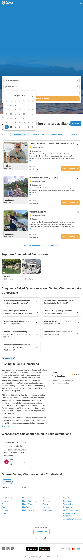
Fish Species (27, 507)
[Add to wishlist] (78, 144)
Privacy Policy (68, 507)
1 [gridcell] (15, 127)
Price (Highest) (38, 134)
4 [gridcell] (28, 127)
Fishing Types (27, 504)
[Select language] (45, 538)
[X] (8, 549)
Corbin (24, 487)
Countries (46, 501)
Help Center (68, 501)
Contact (5, 510)
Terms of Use (68, 504)
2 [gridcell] (19, 127)
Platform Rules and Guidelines (70, 514)
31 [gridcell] (11, 127)
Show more (33, 161)
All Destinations (49, 510)
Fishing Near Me (28, 510)
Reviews (74, 134)
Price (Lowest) (57, 134)
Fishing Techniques (29, 501)
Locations (46, 507)
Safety (4, 513)
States (45, 504)
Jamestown (6, 487)
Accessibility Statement (72, 519)
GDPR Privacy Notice (71, 510)
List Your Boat (41, 532)
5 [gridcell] (32, 127)
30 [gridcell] (7, 127)
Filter (77, 123)
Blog (3, 507)
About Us (5, 501)
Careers (5, 504)
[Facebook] (3, 549)
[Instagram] (12, 549)
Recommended (19, 134)
